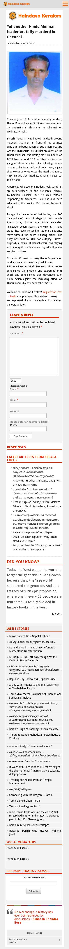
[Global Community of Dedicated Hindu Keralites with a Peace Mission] (35, 20)
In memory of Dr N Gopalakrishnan (29, 636)
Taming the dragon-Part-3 (24, 800)
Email (14, 400)
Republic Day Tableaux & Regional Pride (32, 679)
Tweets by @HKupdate (17, 848)
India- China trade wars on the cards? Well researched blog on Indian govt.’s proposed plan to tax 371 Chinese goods (34, 816)
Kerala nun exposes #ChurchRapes (32, 532)
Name (14, 389)
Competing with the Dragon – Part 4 (30, 794)
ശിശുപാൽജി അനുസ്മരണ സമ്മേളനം (32, 641)
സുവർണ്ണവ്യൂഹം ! (20, 789)
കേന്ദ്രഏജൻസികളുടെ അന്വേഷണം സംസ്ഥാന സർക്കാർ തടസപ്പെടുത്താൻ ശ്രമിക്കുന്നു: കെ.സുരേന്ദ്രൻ (36, 523)
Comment (16, 333)
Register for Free (52, 292)
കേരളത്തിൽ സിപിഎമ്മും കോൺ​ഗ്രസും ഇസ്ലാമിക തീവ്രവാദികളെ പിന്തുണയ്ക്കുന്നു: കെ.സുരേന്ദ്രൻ (33, 707)
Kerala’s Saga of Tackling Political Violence (36, 501)
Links (39, 933)
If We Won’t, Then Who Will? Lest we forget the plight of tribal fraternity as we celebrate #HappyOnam (34, 770)
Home (30, 933)
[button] (65, 3)
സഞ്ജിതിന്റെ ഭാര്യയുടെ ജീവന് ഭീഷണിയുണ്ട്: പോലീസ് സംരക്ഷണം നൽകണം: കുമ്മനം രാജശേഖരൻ (35, 493)
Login (13, 296)
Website (14, 411)
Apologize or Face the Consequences (30, 761)
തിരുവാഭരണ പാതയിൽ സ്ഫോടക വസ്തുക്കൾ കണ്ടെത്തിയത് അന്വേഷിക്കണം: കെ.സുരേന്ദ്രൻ (33, 472)
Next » (57, 614)
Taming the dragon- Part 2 (25, 806)
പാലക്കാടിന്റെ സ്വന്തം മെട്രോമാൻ (34, 515)
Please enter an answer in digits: (28, 422)
